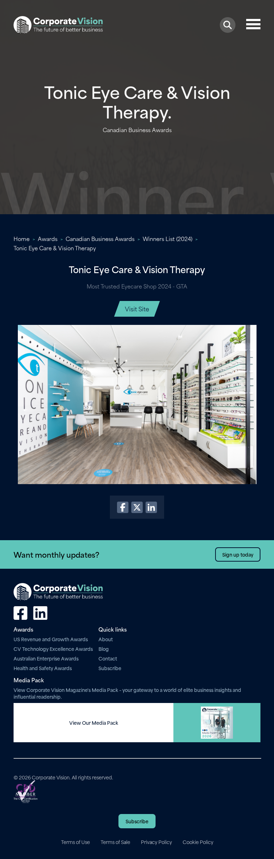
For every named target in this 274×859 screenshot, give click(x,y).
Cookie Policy (198, 842)
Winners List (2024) (167, 238)
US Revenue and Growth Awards (51, 639)
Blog (103, 648)
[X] (137, 507)
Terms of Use (75, 842)
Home (22, 238)
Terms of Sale (115, 842)
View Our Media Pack (93, 722)
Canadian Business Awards (100, 238)
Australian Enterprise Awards (46, 658)
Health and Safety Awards (43, 667)
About (105, 639)
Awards (47, 238)
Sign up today (237, 554)
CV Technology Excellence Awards (53, 648)
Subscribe (109, 667)
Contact (107, 658)
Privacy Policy (156, 842)
